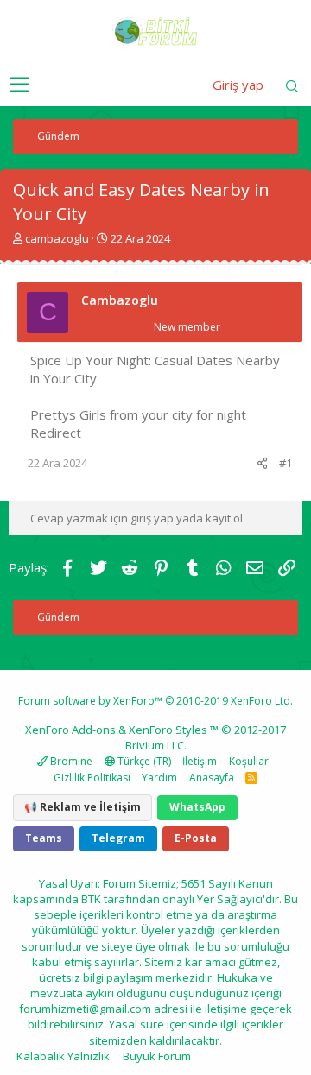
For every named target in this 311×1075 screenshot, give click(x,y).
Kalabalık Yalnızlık (63, 1056)
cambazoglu (57, 238)
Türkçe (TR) (143, 761)
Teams (43, 838)
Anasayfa (211, 777)
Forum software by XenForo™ (155, 700)
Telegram (118, 838)
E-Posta (196, 838)
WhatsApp (197, 807)
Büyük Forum (157, 1056)
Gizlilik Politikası (92, 777)
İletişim (199, 761)
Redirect (55, 432)
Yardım (159, 777)
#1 (285, 463)
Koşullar (249, 761)
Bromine (70, 761)
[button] (19, 85)
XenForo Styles (168, 729)
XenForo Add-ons (70, 729)
